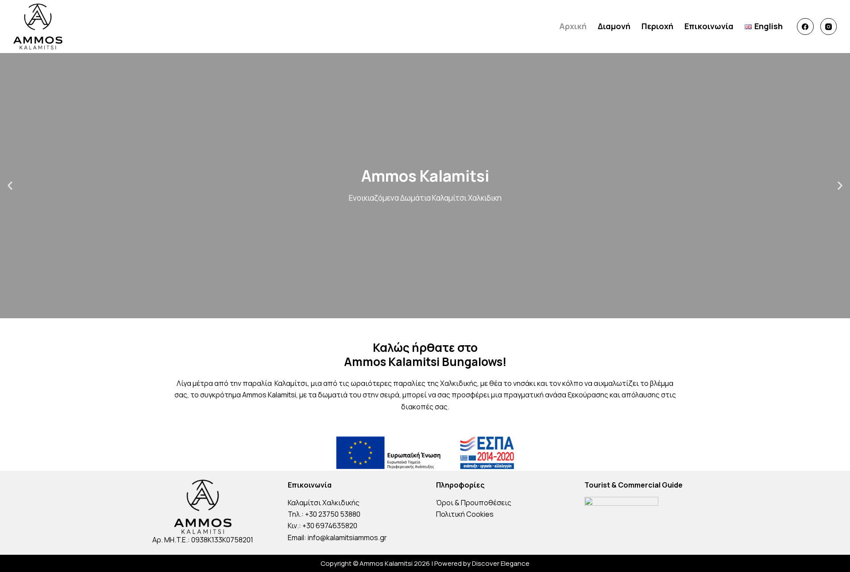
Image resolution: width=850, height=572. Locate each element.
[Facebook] (805, 26)
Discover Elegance (500, 563)
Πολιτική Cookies (465, 514)
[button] (9, 185)
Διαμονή (614, 26)
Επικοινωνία (709, 26)
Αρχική (573, 26)
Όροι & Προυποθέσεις (473, 502)
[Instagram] (828, 26)
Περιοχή (657, 26)
